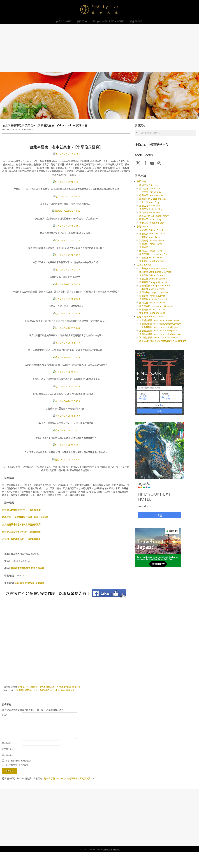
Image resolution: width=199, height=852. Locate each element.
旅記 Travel (142, 226)
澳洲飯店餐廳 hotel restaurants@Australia (160, 333)
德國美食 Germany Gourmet (153, 278)
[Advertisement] (95, 48)
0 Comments (27, 129)
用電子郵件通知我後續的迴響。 (19, 760)
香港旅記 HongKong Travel (152, 260)
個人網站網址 (7, 755)
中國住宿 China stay (149, 185)
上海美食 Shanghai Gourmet (153, 268)
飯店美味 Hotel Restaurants (150, 316)
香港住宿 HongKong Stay (151, 222)
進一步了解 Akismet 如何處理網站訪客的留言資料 (68, 778)
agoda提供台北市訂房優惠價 (29, 582)
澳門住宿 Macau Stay (149, 212)
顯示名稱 (6, 743)
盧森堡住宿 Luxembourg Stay (154, 215)
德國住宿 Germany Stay (151, 195)
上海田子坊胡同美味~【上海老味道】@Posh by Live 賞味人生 (44, 690)
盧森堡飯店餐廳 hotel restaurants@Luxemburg (162, 340)
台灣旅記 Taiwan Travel (151, 230)
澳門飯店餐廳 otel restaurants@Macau (158, 337)
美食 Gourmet (144, 264)
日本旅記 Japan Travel (150, 237)
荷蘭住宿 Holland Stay (150, 219)
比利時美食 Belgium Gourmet (154, 292)
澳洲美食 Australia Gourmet (153, 299)
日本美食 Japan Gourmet (151, 288)
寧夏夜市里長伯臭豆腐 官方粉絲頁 (27, 568)
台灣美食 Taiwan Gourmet (152, 275)
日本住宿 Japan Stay (149, 202)
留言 (4, 715)
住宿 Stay (141, 181)
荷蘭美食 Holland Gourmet (152, 309)
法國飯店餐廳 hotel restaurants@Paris (158, 330)
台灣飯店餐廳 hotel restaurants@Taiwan (159, 320)
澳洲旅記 (143, 247)
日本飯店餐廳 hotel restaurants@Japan (158, 327)
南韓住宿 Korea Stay (149, 188)
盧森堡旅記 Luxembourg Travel (154, 254)
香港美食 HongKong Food (152, 312)
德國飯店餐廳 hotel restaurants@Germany (160, 323)
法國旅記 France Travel (150, 243)
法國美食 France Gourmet (152, 295)
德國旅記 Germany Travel (152, 233)
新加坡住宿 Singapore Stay (152, 198)
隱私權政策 (107, 849)
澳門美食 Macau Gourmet (152, 302)
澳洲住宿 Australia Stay (150, 209)
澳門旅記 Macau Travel (150, 250)
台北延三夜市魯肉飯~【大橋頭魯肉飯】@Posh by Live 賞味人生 (49, 686)
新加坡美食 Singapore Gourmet (155, 285)
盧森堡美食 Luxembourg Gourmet (156, 306)
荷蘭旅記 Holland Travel (151, 257)
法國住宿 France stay (149, 205)
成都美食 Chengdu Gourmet (153, 282)
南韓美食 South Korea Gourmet (155, 271)
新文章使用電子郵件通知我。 (18, 765)
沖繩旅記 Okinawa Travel (151, 240)
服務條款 (116, 849)
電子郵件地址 (8, 749)
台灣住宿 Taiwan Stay (150, 191)
